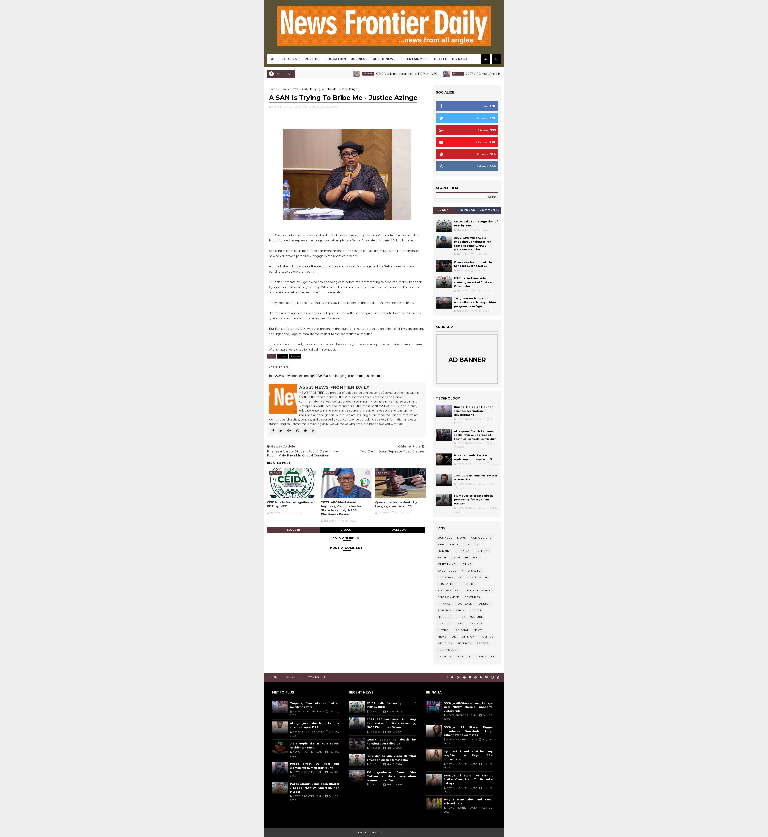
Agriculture (481, 537)
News (333, 73)
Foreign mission (451, 610)
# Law (282, 356)
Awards (471, 544)
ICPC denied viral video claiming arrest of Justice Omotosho (473, 282)
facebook (398, 529)
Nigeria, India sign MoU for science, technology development (473, 410)
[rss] (481, 677)
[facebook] (447, 677)
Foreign (484, 603)
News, (335, 106)
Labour (444, 623)
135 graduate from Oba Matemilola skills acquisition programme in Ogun (475, 302)
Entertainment (414, 59)
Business (359, 59)
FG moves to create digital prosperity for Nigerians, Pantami (474, 499)
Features (288, 59)
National (461, 630)
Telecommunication (454, 656)
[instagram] (492, 677)
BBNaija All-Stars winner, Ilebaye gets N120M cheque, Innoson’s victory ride (468, 706)
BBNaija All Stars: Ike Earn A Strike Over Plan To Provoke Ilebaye (468, 779)
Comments (489, 210)
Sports (482, 643)
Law (283, 89)
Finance (444, 603)
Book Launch (449, 557)
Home (273, 89)
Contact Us (317, 677)
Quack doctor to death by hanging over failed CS (396, 504)
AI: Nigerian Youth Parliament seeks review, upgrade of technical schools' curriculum (475, 434)
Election (468, 583)
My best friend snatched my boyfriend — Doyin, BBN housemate (468, 755)
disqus (346, 529)
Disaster (475, 570)
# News (295, 356)
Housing (445, 616)
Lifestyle (474, 623)
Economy (445, 577)
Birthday (481, 550)
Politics (313, 59)
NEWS (442, 636)
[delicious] (498, 677)
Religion (445, 643)
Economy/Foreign (473, 577)
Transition (485, 656)
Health (440, 59)
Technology (448, 649)
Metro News (384, 59)
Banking (445, 550)
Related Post (279, 463)
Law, (328, 106)
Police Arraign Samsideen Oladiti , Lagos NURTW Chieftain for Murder (314, 787)
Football (464, 603)
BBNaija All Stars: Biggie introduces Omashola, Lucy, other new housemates (468, 730)
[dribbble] (475, 677)
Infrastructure (470, 616)
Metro (443, 630)
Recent (444, 210)
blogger (293, 529)
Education (336, 59)
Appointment (449, 544)
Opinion (468, 636)
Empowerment (450, 590)
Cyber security (450, 570)
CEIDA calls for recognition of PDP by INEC (369, 74)
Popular (467, 210)
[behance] (486, 677)
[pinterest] (464, 677)
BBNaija (463, 550)
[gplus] (458, 677)
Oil (454, 636)
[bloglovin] (470, 677)
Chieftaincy (447, 564)
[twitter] (452, 677)
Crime (467, 564)
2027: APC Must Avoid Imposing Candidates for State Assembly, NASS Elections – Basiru (491, 74)
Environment (449, 597)
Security (464, 643)
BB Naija (460, 59)
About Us (293, 677)
